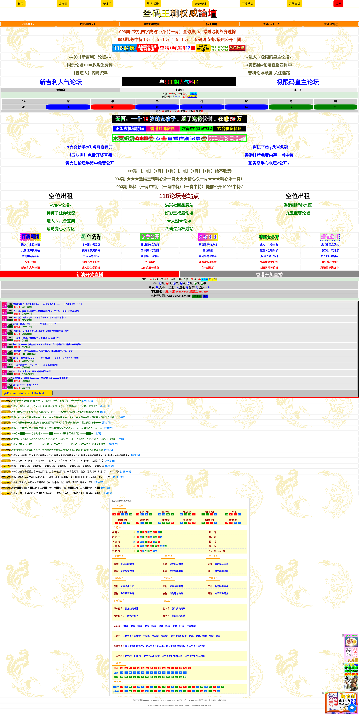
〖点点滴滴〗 (27, 334)
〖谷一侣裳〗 (27, 307)
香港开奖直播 (269, 274)
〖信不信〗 (26, 347)
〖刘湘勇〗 (26, 381)
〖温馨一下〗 (27, 313)
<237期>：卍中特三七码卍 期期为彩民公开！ (33, 371)
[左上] (351, 648)
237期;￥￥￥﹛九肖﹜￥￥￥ (26, 385)
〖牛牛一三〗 (27, 327)
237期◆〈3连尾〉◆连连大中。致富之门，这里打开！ (37, 338)
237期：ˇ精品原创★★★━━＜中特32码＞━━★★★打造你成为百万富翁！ (46, 358)
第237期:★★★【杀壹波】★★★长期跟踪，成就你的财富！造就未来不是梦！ (47, 344)
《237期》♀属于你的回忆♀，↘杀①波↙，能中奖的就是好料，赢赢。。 (44, 351)
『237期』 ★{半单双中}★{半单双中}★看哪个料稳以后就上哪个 (41, 331)
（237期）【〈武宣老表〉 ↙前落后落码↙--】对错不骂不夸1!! (39, 317)
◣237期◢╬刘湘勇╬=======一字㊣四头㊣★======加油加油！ (41, 378)
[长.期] (179, 48)
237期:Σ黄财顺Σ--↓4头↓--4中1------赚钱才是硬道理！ (36, 365)
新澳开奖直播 (89, 274)
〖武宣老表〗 (27, 320)
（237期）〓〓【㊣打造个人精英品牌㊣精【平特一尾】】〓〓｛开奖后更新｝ (46, 311)
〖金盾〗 (25, 340)
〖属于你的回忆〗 (29, 354)
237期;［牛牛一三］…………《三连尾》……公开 (34, 324)
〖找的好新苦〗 (28, 374)
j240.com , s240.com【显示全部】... (27, 393)
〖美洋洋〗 (26, 388)
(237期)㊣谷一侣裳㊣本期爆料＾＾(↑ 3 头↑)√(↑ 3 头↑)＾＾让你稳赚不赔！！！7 (47, 304)
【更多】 (17, 307)
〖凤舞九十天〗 (28, 361)
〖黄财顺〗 (26, 367)
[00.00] (179, 128)
